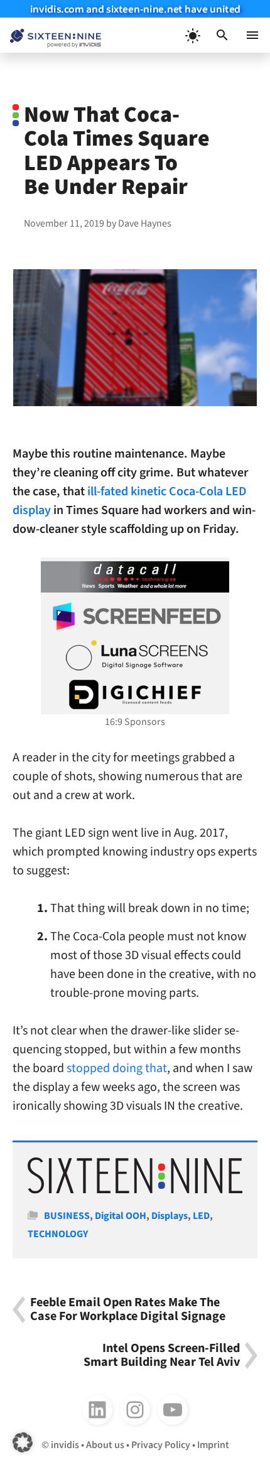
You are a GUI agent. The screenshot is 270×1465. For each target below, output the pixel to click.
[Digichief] (135, 695)
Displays (169, 1216)
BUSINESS (67, 1216)
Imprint (213, 1445)
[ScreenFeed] (135, 616)
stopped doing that (117, 1068)
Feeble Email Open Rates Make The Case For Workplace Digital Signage (127, 1309)
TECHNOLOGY (58, 1234)
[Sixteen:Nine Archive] (135, 1191)
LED (201, 1216)
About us (105, 1445)
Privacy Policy (160, 1445)
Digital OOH (120, 1216)
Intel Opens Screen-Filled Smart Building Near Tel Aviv (162, 1355)
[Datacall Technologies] (135, 577)
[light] (192, 35)
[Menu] (252, 35)
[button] (222, 35)
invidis (65, 1445)
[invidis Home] (50, 35)
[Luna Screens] (135, 655)
